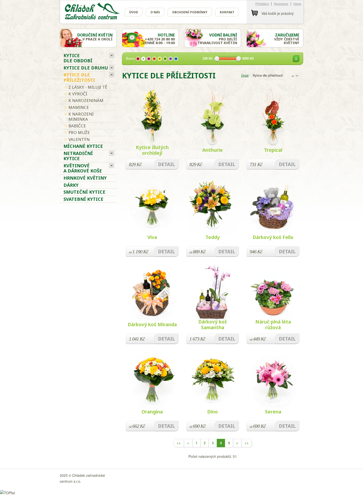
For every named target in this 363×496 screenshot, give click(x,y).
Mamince (78, 107)
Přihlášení (262, 3)
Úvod (133, 12)
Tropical (273, 150)
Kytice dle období (77, 58)
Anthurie (212, 150)
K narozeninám (85, 100)
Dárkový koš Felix (273, 237)
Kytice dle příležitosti (79, 77)
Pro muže (79, 132)
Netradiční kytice (78, 156)
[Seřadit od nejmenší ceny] (292, 76)
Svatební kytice (83, 199)
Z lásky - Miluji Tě (87, 87)
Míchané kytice (83, 146)
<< (179, 443)
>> (247, 443)
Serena (273, 412)
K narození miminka (81, 116)
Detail (166, 164)
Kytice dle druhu (85, 68)
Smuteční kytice (84, 192)
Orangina (152, 412)
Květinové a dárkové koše (82, 168)
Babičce (77, 126)
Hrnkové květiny (85, 178)
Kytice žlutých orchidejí (152, 150)
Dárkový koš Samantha (212, 325)
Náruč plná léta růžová (273, 325)
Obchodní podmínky (189, 12)
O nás (155, 12)
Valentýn (79, 139)
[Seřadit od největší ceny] (296, 76)
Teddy (212, 237)
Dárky (71, 185)
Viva (152, 237)
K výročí (77, 94)
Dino (212, 412)
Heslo (297, 3)
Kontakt (227, 12)
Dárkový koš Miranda (152, 324)
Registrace (281, 3)
